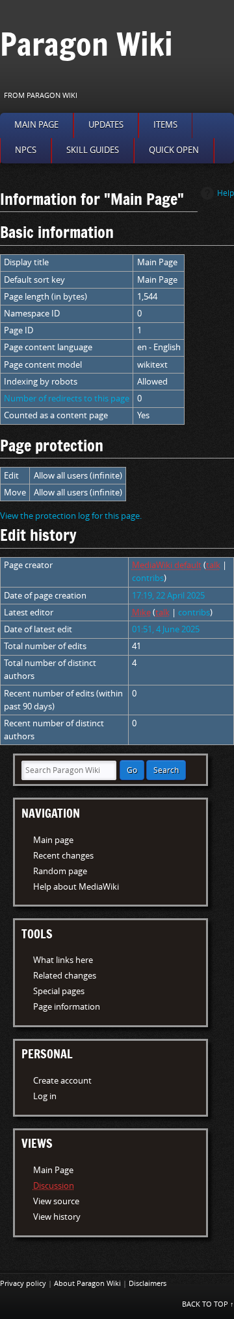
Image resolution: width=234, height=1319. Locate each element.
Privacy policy (23, 1283)
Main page (36, 125)
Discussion (53, 1186)
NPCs (25, 150)
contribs (148, 578)
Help (225, 193)
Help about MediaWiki (76, 887)
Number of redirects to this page (66, 398)
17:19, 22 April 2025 (168, 595)
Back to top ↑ (208, 1304)
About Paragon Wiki (87, 1283)
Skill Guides (92, 150)
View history (57, 1217)
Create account (62, 1081)
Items (165, 125)
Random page (60, 871)
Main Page (53, 1170)
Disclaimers (147, 1283)
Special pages (58, 991)
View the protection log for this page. (71, 516)
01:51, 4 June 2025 (166, 629)
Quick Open (174, 150)
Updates (106, 125)
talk (213, 565)
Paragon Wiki (86, 44)
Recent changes (63, 856)
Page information (66, 1007)
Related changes (64, 975)
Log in (45, 1096)
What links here (63, 960)
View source (56, 1201)
